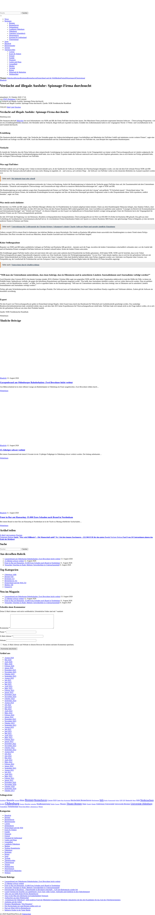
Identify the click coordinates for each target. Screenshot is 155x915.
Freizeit (11, 56)
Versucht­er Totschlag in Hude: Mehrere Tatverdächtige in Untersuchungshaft (32, 565)
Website (3, 640)
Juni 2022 (8, 756)
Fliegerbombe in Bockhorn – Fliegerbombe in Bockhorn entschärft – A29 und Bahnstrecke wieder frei (41, 890)
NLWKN (2, 804)
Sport (6, 41)
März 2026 (8, 664)
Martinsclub (129, 800)
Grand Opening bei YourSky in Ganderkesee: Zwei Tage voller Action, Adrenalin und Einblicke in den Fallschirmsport (47, 892)
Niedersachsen (147, 800)
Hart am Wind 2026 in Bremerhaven (18, 908)
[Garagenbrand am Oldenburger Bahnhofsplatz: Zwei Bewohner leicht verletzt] (41, 376)
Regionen (8, 21)
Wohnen (8, 873)
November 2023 (10, 721)
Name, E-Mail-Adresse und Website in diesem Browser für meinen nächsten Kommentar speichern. (38, 645)
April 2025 (8, 686)
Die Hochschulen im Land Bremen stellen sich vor (23, 906)
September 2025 (10, 676)
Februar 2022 (9, 764)
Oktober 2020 (10, 786)
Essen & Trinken (15, 54)
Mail (8, 107)
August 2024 (9, 703)
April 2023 (8, 735)
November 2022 (10, 746)
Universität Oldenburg (141, 803)
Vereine (7, 48)
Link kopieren (10, 535)
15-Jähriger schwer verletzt (12, 450)
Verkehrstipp (13, 806)
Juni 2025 (8, 682)
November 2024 (10, 697)
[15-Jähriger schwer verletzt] (41, 443)
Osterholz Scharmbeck (17, 33)
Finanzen (12, 60)
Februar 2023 (9, 739)
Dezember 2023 (10, 719)
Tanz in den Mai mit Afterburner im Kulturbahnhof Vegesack (26, 896)
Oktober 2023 (10, 723)
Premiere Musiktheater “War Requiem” (19, 904)
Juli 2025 (8, 680)
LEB (121, 800)
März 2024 (8, 713)
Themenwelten (10, 50)
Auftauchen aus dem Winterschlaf (17, 898)
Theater (63, 804)
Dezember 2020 (10, 782)
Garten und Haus (15, 62)
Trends (89, 804)
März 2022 (8, 762)
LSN (124, 800)
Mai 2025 (8, 684)
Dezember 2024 (10, 694)
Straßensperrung (43, 804)
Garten (59, 800)
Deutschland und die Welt (46, 78)
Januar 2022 (9, 766)
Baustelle (10, 800)
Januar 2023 (9, 741)
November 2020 (10, 784)
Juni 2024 (8, 707)
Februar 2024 (9, 715)
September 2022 (10, 750)
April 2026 (8, 662)
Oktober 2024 (10, 699)
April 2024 (8, 711)
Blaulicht (8, 44)
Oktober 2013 (10, 791)
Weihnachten (13, 74)
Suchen (24, 13)
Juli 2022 (8, 754)
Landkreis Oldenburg (16, 29)
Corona (11, 52)
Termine (57, 804)
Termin (52, 804)
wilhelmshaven (34, 806)
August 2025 (9, 678)
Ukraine (93, 804)
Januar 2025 (9, 692)
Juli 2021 (8, 772)
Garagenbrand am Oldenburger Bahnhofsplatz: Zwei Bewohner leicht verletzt (36, 382)
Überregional (13, 39)
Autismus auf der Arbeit (13, 902)
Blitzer (22, 800)
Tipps (84, 804)
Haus (62, 800)
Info (102, 800)
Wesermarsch (14, 35)
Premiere (22, 804)
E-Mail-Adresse (6, 636)
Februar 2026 (9, 666)
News (7, 19)
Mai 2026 (8, 660)
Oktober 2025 (10, 674)
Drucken (18, 107)
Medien (12, 66)
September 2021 (10, 768)
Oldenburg (13, 31)
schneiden (33, 804)
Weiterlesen (4, 391)
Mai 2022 (8, 758)
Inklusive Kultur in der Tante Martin (17, 910)
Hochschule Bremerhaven (81, 800)
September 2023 (10, 725)
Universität (109, 804)
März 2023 (8, 737)
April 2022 (8, 760)
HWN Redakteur (9, 99)
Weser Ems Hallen (24, 806)
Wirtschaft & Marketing (17, 72)
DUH (55, 800)
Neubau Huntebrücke (12, 848)
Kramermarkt (111, 800)
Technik (12, 68)
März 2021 (8, 776)
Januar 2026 (9, 668)
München (20, 121)
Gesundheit (13, 64)
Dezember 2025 (10, 670)
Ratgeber (27, 804)
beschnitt (17, 800)
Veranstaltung (3, 806)
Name (3, 632)
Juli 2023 (8, 729)
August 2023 (9, 727)
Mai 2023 (8, 733)
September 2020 (10, 789)
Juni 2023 (8, 731)
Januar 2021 (9, 780)
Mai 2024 (8, 709)
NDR (138, 800)
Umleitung (100, 804)
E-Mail (2, 535)
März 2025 (8, 688)
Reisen (11, 70)
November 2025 (10, 672)
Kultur (117, 800)
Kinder (106, 800)
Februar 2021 (9, 778)
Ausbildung (3, 800)
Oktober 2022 (10, 748)
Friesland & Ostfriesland (18, 37)
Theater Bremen (74, 803)
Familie (11, 58)
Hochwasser (95, 800)
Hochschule (67, 800)
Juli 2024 (8, 705)
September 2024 (10, 701)
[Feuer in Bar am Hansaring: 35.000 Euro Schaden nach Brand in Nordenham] (31, 511)
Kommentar (5, 628)
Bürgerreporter (10, 46)
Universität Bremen (122, 804)
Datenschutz (26, 914)
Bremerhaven (14, 25)
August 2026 (9, 658)
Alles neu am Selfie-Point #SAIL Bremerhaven (21, 894)
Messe (134, 800)
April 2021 (8, 774)
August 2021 (9, 770)
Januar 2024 (9, 717)
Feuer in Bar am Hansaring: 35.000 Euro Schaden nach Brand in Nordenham (36, 517)
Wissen (40, 806)
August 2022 (9, 752)
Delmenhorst (13, 27)
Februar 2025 (9, 690)
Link (12, 107)
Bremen (12, 23)
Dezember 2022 (10, 744)
